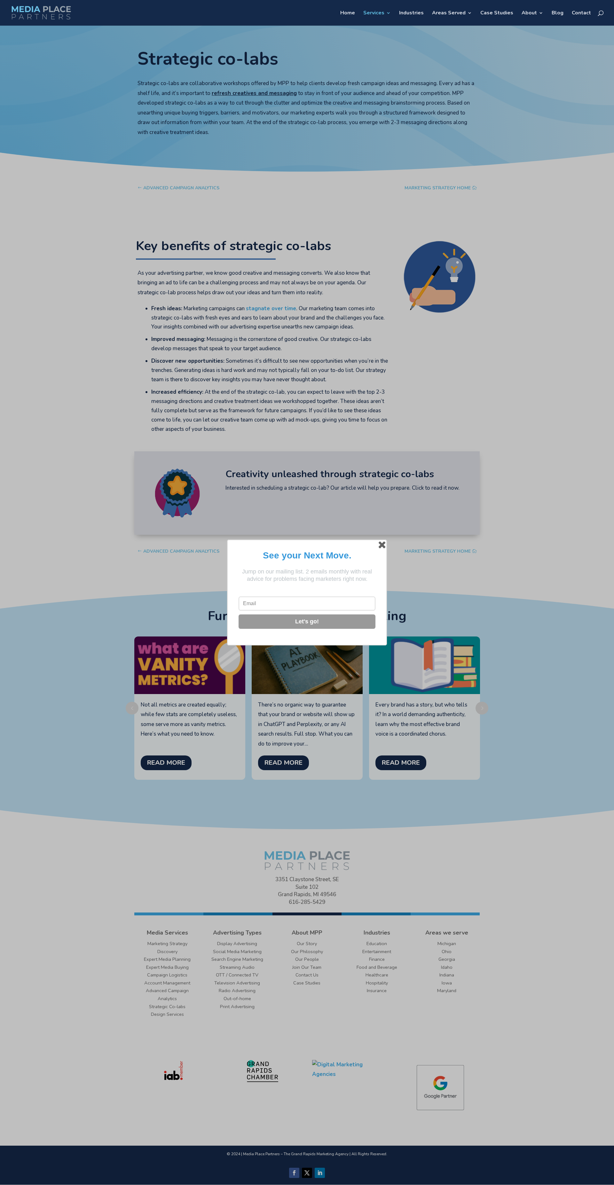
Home (347, 13)
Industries (411, 13)
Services (373, 13)
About (529, 13)
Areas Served (449, 13)
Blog (557, 13)
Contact (581, 13)
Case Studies (496, 13)
